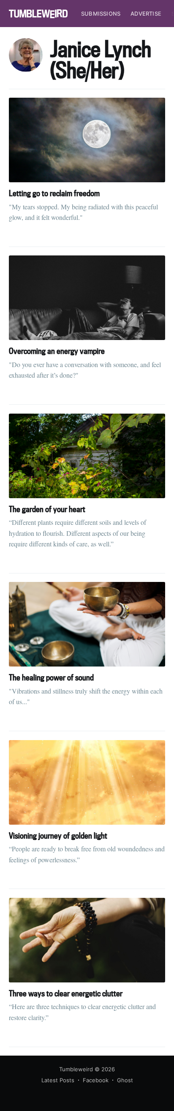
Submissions (100, 13)
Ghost (125, 1080)
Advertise (145, 13)
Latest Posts (57, 1080)
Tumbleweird (76, 1069)
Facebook (96, 1080)
